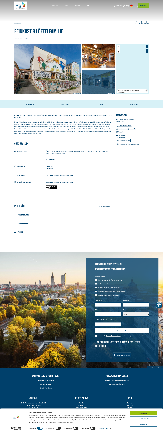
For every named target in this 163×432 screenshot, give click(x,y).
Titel (96, 310)
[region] (132, 69)
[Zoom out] (118, 49)
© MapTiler (127, 90)
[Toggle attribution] (146, 90)
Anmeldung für (100, 276)
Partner (130, 403)
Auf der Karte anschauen (105, 206)
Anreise (81, 403)
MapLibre (120, 90)
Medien (130, 405)
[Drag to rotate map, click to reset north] (118, 51)
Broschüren (81, 405)
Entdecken (54, 6)
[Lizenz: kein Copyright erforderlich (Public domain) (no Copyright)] (51, 189)
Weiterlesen (50, 159)
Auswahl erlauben (143, 419)
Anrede (125, 310)
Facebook (49, 166)
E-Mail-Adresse (103, 320)
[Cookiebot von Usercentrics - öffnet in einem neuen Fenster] (16, 428)
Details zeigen (103, 428)
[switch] (58, 428)
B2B (87, 6)
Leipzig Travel (17, 23)
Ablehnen (143, 424)
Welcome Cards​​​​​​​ (81, 407)
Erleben (66, 6)
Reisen (77, 6)
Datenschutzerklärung (113, 336)
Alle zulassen (143, 413)
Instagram (49, 168)
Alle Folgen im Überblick (117, 384)
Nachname (98, 300)
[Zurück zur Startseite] (20, 6)
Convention (130, 407)
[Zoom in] (118, 46)
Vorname (126, 300)
